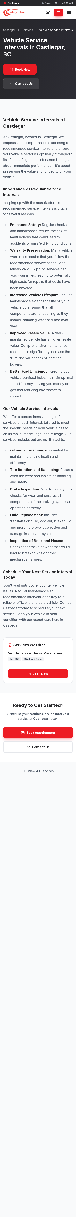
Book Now (22, 69)
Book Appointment (40, 733)
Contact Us (24, 84)
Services (27, 30)
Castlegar (9, 30)
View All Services (41, 771)
